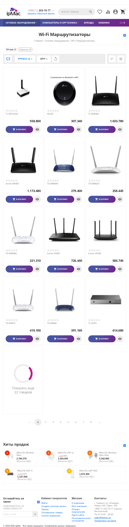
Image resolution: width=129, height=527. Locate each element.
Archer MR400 (12, 184)
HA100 (50, 114)
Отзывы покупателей (78, 510)
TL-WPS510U (12, 114)
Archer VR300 (94, 253)
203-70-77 (38, 10)
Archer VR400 (53, 253)
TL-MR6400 (93, 114)
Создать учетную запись (53, 506)
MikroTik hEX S (24, 470)
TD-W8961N (93, 184)
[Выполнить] (35, 514)
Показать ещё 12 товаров (23, 390)
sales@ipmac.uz (102, 517)
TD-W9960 (52, 323)
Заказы (45, 509)
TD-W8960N (52, 184)
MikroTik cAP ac (66, 452)
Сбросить (24, 49)
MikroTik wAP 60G (88, 470)
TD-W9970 (10, 323)
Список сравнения (50, 515)
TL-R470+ (92, 323)
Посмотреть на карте (105, 520)
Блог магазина (79, 506)
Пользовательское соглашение (81, 519)
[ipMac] (13, 12)
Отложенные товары (52, 512)
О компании (78, 503)
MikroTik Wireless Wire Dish (108, 454)
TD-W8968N (11, 253)
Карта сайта (78, 515)
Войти (44, 503)
